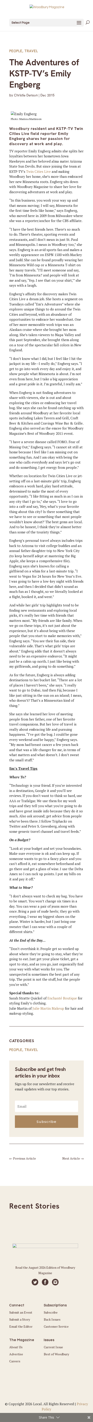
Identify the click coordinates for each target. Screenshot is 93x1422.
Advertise (16, 1354)
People (15, 51)
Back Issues (52, 1319)
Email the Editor (21, 1326)
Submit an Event (20, 1312)
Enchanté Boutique (62, 998)
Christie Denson (26, 95)
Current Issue (53, 1347)
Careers (14, 1361)
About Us (16, 1347)
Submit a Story (19, 1319)
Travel (31, 51)
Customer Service (56, 1326)
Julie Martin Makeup (48, 1008)
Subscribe (51, 1312)
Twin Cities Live (38, 171)
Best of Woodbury (56, 1354)
